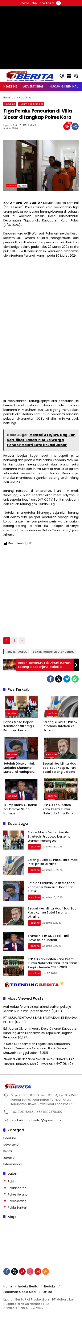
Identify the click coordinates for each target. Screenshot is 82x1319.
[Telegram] (66, 679)
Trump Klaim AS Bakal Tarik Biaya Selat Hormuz (20, 809)
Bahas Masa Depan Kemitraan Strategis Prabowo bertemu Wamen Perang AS (18, 726)
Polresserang (17, 1201)
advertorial (11, 1145)
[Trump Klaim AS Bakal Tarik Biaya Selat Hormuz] (21, 789)
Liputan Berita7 (12, 125)
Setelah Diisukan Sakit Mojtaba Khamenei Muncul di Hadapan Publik (20, 768)
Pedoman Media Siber (20, 1292)
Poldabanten (17, 1188)
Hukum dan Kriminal (31, 104)
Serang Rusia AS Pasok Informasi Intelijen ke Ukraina (60, 726)
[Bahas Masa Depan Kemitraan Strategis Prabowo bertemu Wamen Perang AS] (21, 706)
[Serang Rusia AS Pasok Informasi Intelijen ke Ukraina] (61, 706)
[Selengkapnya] (41, 1086)
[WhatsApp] (75, 679)
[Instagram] (30, 1271)
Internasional (12, 1164)
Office (47, 1292)
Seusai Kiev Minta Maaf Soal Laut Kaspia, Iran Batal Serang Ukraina (60, 768)
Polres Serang (18, 1194)
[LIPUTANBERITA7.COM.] (29, 75)
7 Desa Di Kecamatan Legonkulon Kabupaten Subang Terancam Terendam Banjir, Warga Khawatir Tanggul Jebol (36, 1048)
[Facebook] (50, 679)
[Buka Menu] (68, 75)
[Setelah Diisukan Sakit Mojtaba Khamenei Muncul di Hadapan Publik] (21, 748)
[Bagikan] (75, 126)
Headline (9, 104)
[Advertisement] (41, 56)
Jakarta (8, 1158)
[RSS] (45, 1271)
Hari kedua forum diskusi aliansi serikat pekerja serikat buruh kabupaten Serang (37, 1009)
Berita (7, 1151)
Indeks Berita (28, 1286)
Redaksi (50, 1286)
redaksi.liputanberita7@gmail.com (36, 1120)
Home (7, 1286)
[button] (61, 75)
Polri (11, 1181)
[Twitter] (58, 679)
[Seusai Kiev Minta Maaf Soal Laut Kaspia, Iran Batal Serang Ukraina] (61, 748)
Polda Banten (17, 1207)
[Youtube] (37, 1271)
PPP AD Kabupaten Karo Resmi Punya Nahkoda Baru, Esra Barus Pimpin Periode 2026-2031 (59, 809)
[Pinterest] (22, 1271)
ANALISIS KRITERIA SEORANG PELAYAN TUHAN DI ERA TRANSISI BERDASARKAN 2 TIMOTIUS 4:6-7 (38, 1061)
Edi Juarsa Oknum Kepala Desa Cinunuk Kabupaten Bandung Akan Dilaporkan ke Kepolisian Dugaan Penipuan (40, 1032)
